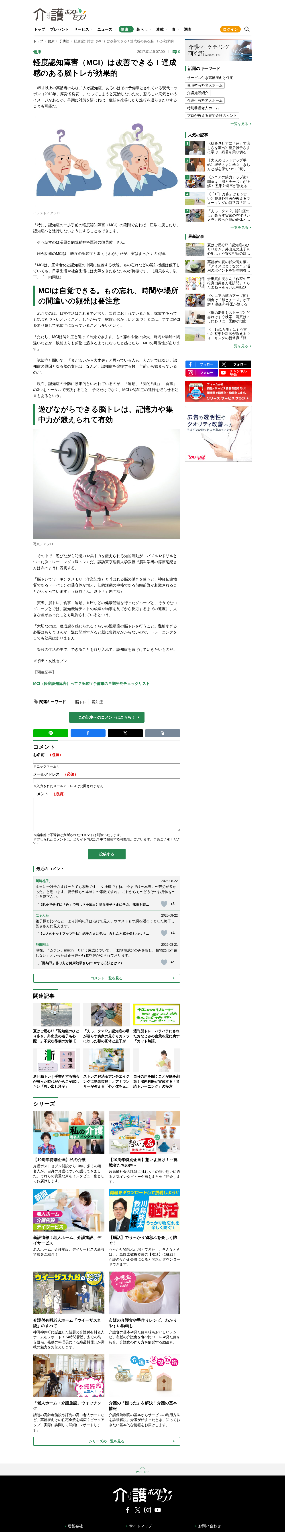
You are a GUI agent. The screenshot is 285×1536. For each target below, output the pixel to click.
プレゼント (59, 29)
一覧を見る (239, 124)
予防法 (64, 41)
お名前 (48, 755)
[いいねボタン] (164, 904)
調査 (187, 29)
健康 (124, 29)
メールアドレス (55, 774)
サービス (81, 29)
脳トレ (80, 702)
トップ (39, 29)
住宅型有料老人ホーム (205, 85)
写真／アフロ (43, 544)
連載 (160, 29)
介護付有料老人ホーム (205, 100)
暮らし (142, 29)
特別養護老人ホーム (203, 108)
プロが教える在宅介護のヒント (212, 115)
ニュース (104, 29)
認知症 (97, 702)
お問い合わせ (209, 1526)
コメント (50, 794)
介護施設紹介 (197, 93)
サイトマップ (140, 1526)
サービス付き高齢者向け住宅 (210, 78)
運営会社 (75, 1526)
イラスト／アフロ (46, 213)
